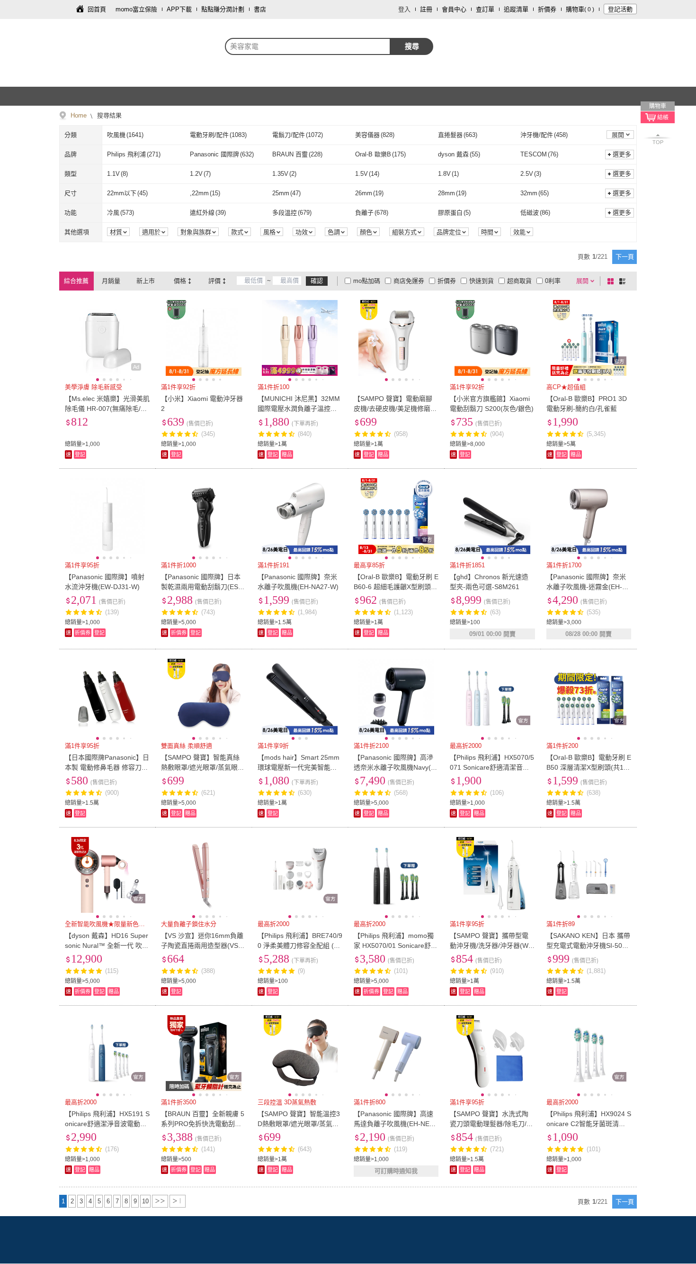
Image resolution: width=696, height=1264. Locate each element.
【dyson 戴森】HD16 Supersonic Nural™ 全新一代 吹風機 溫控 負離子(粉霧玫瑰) (107, 945)
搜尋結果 (108, 115)
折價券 (547, 9)
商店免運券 (408, 280)
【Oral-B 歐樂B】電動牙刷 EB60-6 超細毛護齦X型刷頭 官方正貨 (396, 586)
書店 (260, 9)
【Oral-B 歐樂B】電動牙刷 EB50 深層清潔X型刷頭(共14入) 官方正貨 (588, 767)
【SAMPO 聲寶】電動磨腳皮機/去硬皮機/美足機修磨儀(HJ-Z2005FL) (395, 408)
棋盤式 (612, 281)
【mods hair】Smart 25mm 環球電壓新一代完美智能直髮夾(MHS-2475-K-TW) (298, 767)
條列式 (624, 281)
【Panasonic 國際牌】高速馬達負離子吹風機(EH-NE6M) (393, 1123)
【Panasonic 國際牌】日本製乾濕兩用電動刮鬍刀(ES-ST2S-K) (203, 586)
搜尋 (412, 46)
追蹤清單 (516, 9)
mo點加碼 (366, 280)
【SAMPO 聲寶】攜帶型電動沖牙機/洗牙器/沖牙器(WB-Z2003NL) (491, 945)
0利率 (553, 280)
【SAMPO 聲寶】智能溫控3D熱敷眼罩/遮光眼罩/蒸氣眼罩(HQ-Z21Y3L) (299, 1123)
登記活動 (620, 9)
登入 (404, 9)
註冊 (426, 9)
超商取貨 (519, 280)
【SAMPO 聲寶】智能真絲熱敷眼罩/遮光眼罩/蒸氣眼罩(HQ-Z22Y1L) (202, 767)
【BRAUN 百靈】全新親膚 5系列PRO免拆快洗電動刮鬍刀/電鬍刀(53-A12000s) (202, 1123)
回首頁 (97, 9)
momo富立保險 (136, 9)
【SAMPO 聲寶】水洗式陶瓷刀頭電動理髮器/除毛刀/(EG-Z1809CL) (491, 1123)
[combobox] (307, 46)
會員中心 (454, 9)
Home (79, 115)
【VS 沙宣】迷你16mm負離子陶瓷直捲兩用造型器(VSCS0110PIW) (202, 945)
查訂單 (485, 9)
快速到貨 (481, 280)
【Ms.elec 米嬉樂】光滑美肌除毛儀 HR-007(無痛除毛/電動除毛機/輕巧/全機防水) (107, 408)
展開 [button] (618, 134)
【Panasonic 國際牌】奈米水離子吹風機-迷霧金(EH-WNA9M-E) (587, 586)
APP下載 (179, 9)
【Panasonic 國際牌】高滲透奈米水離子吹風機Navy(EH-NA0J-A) (394, 767)
